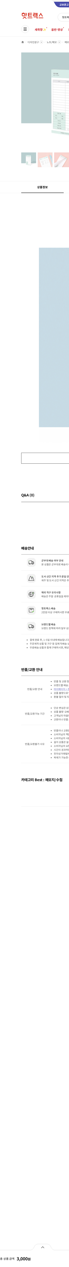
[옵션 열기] (43, 1247)
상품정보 (42, 187)
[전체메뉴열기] (25, 29)
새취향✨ (40, 29)
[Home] (22, 42)
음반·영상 (57, 29)
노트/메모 (52, 42)
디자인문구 (33, 42)
